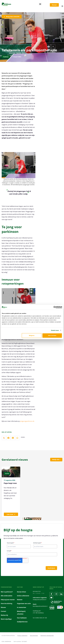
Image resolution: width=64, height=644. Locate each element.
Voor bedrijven (22, 618)
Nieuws (3, 607)
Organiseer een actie (24, 603)
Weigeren (31, 335)
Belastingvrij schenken (21, 612)
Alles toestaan (52, 335)
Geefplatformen (22, 622)
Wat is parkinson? (7, 592)
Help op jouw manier (8, 600)
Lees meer (10, 514)
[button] (40, 4)
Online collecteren (23, 596)
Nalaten (19, 600)
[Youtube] (51, 597)
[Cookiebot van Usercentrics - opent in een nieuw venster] (55, 307)
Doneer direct (21, 592)
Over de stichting (6, 603)
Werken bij (4, 615)
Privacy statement (22, 635)
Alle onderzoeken (6, 596)
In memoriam (21, 607)
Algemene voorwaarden (47, 635)
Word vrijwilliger (6, 619)
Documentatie (34, 635)
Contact (3, 611)
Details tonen (55, 330)
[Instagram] (56, 594)
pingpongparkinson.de (27, 421)
